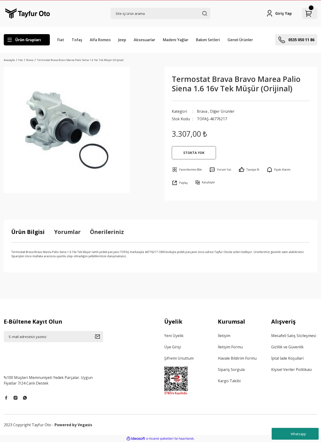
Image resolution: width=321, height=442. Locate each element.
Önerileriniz (107, 232)
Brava (202, 111)
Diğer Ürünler (222, 111)
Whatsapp (298, 434)
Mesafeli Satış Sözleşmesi (293, 335)
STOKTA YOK (193, 152)
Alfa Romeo (100, 39)
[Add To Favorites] (187, 170)
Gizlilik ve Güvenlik (287, 347)
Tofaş (77, 39)
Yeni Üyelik (174, 335)
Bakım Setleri (208, 39)
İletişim (224, 335)
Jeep (122, 39)
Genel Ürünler (240, 39)
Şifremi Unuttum (179, 358)
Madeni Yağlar (175, 39)
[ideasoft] (135, 438)
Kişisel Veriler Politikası (291, 369)
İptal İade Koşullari (287, 358)
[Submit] (99, 336)
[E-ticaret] (160, 439)
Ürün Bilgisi (28, 232)
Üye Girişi (172, 347)
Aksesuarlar (144, 39)
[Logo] (27, 13)
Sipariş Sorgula (231, 369)
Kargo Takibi (229, 380)
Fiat (60, 39)
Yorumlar (67, 232)
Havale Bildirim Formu (237, 358)
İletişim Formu (230, 347)
